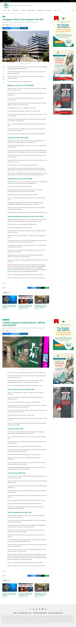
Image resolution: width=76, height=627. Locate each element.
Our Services (48, 10)
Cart (59, 10)
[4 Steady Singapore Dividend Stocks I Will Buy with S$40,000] (25, 367)
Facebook (15, 274)
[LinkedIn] (3, 76)
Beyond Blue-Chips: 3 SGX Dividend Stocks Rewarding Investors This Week (41, 306)
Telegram (22, 274)
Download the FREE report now (14, 271)
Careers (15, 612)
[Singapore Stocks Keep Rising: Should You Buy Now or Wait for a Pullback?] (9, 300)
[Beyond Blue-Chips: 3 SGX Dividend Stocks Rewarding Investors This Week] (42, 300)
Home (4, 10)
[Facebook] (3, 70)
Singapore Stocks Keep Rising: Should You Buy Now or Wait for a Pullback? (9, 306)
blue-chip (11, 520)
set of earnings (24, 227)
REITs (4, 16)
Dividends (9, 372)
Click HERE (21, 559)
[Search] (73, 10)
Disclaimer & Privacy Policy (25, 612)
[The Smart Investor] (22, 5)
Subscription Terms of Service (55, 612)
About (8, 10)
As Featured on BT (40, 10)
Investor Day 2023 (36, 454)
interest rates (10, 68)
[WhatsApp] (3, 82)
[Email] (3, 79)
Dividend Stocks (6, 319)
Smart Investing (16, 10)
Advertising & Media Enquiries (40, 612)
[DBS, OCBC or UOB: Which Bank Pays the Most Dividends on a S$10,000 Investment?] (25, 300)
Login (55, 10)
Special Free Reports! (31, 10)
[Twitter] (3, 73)
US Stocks (23, 10)
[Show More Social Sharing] (29, 28)
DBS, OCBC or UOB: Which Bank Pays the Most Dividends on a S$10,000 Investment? (25, 306)
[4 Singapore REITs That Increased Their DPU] (25, 61)
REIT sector (26, 66)
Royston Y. (7, 24)
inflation (40, 66)
